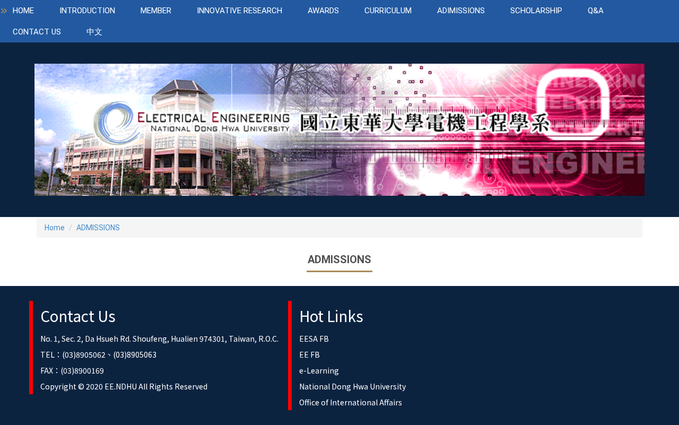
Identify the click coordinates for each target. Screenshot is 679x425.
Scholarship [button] (536, 10)
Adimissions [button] (461, 10)
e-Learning (319, 370)
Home (23, 10)
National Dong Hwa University (352, 386)
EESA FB (314, 338)
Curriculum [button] (388, 10)
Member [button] (156, 10)
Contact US (37, 32)
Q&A (596, 10)
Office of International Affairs (350, 402)
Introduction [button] (87, 10)
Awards (323, 10)
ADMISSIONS (98, 227)
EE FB (309, 354)
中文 (94, 32)
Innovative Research (239, 10)
